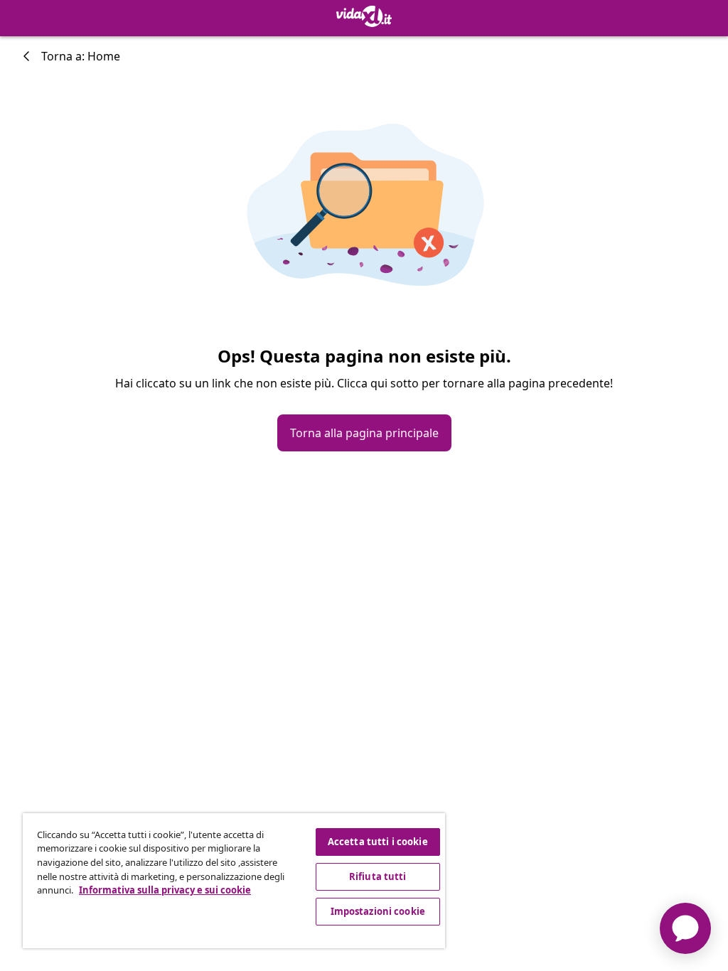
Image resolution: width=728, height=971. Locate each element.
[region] (234, 880)
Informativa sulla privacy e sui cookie (165, 890)
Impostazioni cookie (378, 911)
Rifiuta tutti (378, 876)
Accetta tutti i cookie (378, 841)
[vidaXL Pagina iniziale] (364, 16)
